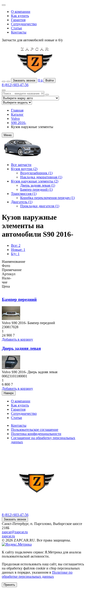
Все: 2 (15, 245)
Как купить (20, 16)
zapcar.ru (8, 536)
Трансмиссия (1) (23, 194)
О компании (20, 12)
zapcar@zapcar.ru (15, 532)
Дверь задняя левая (21, 348)
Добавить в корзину (17, 339)
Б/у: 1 (15, 254)
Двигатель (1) (21, 202)
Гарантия (18, 20)
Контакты (18, 32)
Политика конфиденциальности (36, 434)
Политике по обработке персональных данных (37, 574)
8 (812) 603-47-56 (15, 85)
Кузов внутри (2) (24, 169)
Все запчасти (21, 165)
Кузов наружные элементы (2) (34, 181)
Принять (9, 584)
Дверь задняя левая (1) (37, 185)
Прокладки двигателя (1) (39, 206)
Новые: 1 (18, 250)
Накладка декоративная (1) (41, 177)
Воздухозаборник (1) (36, 173)
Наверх (9, 393)
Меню (8, 135)
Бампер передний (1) (36, 189)
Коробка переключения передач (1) (47, 198)
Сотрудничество (24, 24)
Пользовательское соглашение (34, 430)
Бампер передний (19, 299)
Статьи (16, 28)
